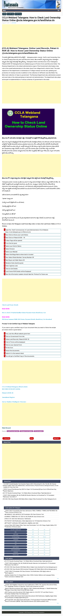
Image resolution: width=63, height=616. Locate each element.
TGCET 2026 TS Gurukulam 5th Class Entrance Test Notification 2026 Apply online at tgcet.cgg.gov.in (28, 572)
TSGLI (44, 537)
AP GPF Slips (18, 14)
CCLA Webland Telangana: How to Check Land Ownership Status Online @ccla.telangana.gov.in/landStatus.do (31, 19)
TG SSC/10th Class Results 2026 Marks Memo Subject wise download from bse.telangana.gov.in (29, 499)
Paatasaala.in (41, 612)
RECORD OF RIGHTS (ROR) (11, 389)
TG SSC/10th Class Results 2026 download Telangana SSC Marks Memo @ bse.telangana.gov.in (31, 569)
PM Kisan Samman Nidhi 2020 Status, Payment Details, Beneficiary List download (27, 319)
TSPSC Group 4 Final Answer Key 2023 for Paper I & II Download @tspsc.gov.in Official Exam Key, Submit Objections (29, 490)
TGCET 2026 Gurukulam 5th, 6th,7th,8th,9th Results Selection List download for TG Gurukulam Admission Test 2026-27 (28, 496)
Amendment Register (8, 397)
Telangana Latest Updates (26, 431)
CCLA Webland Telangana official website (15, 387)
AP (33, 529)
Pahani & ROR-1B (7, 393)
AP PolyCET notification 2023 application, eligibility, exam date (21, 523)
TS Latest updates (39, 431)
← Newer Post (6, 438)
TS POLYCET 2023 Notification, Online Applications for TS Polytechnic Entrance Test (27, 521)
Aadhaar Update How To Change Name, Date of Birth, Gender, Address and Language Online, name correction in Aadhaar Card (30, 575)
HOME (4, 14)
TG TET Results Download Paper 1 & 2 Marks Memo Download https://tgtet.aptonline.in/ (27, 493)
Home (31, 438)
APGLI (32, 537)
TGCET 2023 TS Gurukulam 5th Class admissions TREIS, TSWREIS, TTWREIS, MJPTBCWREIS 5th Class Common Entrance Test (31, 511)
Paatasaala (29, 612)
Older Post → (57, 438)
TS (44, 529)
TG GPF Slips (10, 14)
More (58, 578)
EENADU (14, 22)
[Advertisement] (31, 35)
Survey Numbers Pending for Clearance (14, 402)
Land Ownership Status (13, 431)
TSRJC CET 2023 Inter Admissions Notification (18, 518)
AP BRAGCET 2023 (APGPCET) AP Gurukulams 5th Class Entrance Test (24, 514)
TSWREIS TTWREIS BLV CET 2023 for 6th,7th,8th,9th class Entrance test (24, 516)
